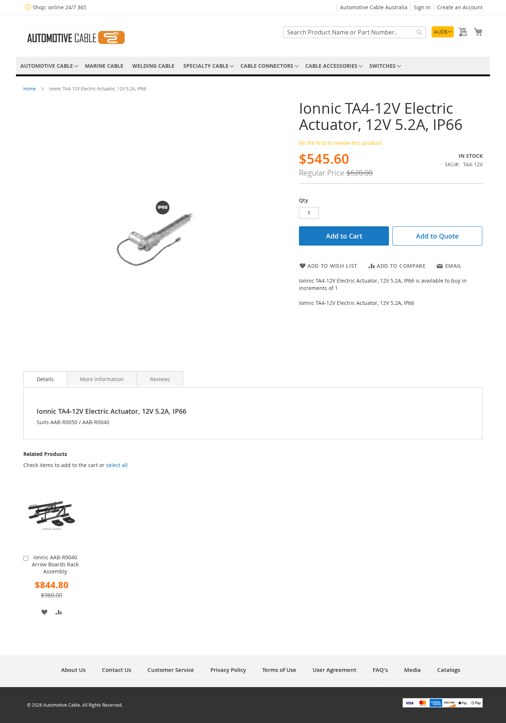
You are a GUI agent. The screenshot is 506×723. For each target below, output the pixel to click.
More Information (102, 379)
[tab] (45, 378)
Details (45, 379)
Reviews (160, 379)
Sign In (422, 7)
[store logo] (75, 35)
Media (412, 670)
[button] (443, 31)
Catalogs (448, 670)
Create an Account (460, 7)
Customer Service (170, 670)
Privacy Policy (228, 670)
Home (30, 88)
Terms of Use (279, 670)
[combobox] (354, 32)
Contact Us (116, 670)
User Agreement (334, 670)
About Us (73, 670)
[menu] (253, 65)
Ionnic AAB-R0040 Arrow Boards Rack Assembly (55, 564)
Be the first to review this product (340, 142)
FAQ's (380, 670)
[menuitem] (48, 65)
